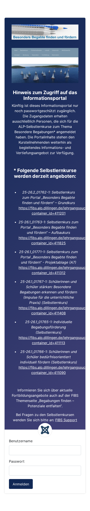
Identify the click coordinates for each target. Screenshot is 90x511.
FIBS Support (66, 420)
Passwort (16, 461)
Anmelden (21, 484)
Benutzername (21, 441)
